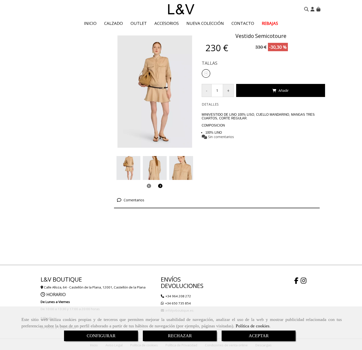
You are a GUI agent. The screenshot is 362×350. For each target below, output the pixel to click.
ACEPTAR (259, 335)
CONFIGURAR (101, 335)
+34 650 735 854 (178, 303)
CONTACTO (242, 23)
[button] (312, 9)
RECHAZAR (180, 335)
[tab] (217, 200)
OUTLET (139, 23)
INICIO (90, 23)
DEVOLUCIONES (182, 286)
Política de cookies (252, 325)
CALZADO (113, 23)
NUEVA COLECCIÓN (205, 23)
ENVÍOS (171, 279)
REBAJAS (270, 23)
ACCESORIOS (166, 23)
